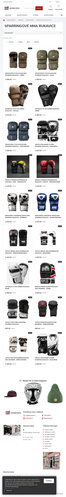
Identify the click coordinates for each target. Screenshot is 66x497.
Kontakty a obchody (50, 436)
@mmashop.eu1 (48, 418)
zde (17, 487)
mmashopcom (29, 418)
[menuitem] (9, 15)
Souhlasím (49, 481)
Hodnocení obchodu (7, 2)
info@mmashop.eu (30, 415)
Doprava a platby (49, 429)
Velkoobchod (48, 446)
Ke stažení (47, 441)
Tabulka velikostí (49, 439)
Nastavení (9, 490)
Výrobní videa (48, 443)
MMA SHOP (47, 415)
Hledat (39, 8)
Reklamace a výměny (50, 432)
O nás (46, 448)
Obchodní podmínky (50, 434)
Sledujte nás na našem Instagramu (35, 381)
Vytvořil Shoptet (59, 493)
